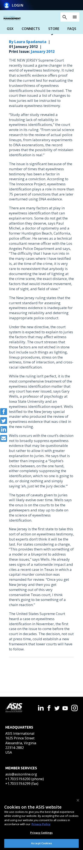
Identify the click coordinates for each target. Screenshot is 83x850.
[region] (41, 822)
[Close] (78, 800)
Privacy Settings (41, 833)
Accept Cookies (41, 843)
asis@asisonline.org (21, 774)
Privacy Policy (40, 824)
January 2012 (43, 51)
